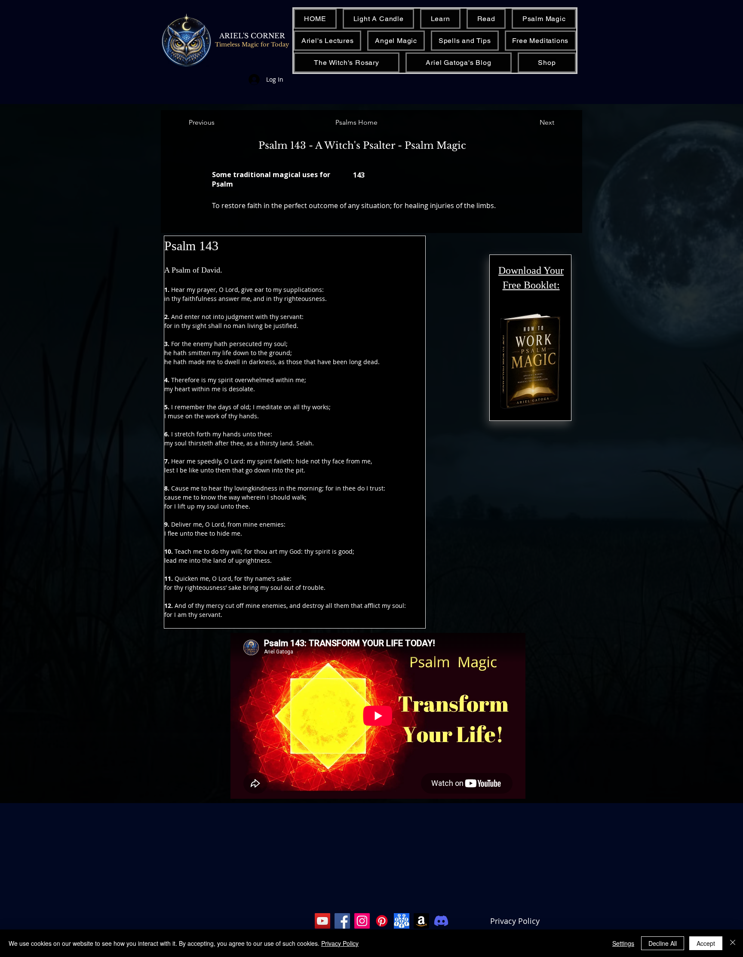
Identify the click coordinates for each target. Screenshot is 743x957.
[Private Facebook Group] (401, 921)
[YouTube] (322, 921)
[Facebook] (342, 921)
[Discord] (441, 921)
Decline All (662, 943)
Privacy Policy (515, 921)
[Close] (733, 943)
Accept (706, 943)
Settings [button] (623, 943)
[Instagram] (362, 921)
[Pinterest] (382, 921)
